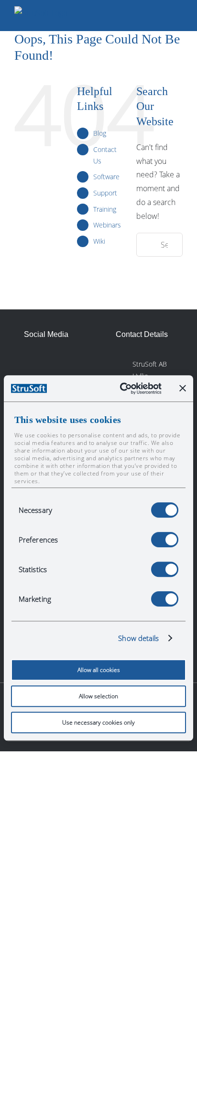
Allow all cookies (98, 670)
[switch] (164, 539)
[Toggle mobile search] (161, 15)
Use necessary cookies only (98, 722)
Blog (99, 133)
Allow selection (98, 696)
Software (106, 176)
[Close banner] (182, 388)
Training (104, 209)
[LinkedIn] (31, 363)
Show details (138, 638)
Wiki (99, 241)
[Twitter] (74, 363)
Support (105, 192)
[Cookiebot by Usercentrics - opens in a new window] (122, 388)
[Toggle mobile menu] (179, 15)
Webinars (107, 224)
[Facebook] (52, 363)
